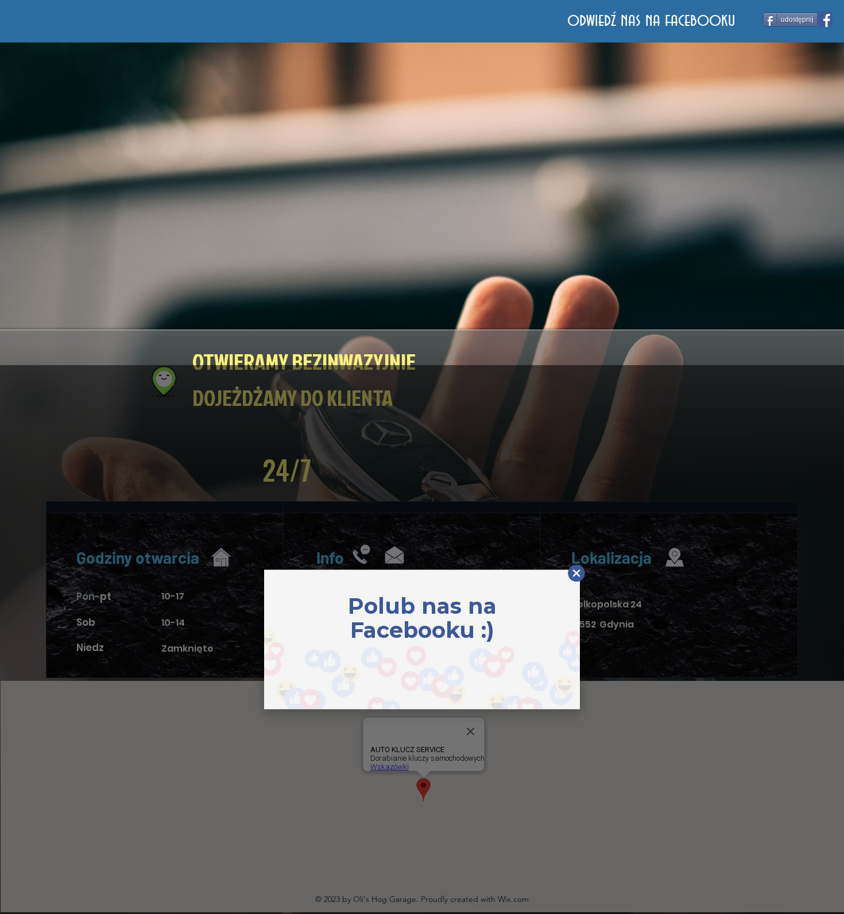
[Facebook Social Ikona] (825, 19)
